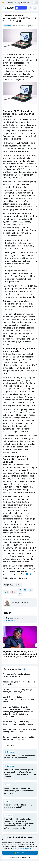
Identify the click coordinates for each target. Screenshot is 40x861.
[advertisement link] (21, 8)
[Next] (37, 645)
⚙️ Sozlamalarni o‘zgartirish (20, 857)
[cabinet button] (35, 8)
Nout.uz (30, 574)
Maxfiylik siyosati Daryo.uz (22, 848)
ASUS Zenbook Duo (12, 585)
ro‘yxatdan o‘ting (12, 620)
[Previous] (3, 645)
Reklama (7, 26)
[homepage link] (8, 8)
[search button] (30, 8)
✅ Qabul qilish (20, 853)
